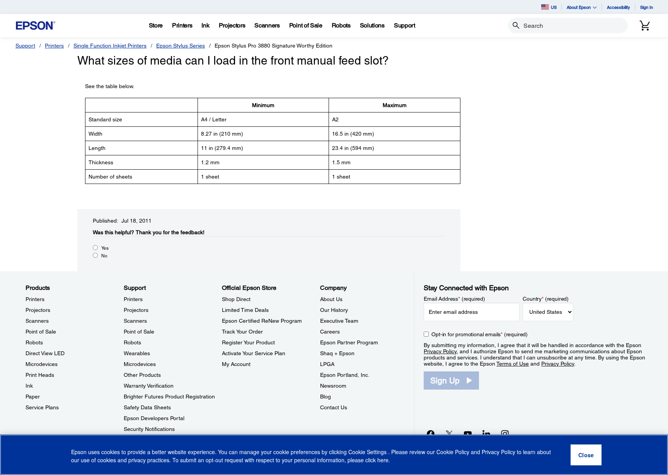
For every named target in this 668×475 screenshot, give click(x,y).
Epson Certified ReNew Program (262, 321)
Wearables (137, 353)
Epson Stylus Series (180, 46)
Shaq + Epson (337, 353)
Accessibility (618, 7)
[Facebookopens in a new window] (431, 434)
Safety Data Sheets (147, 407)
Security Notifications (149, 429)
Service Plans (42, 407)
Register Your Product (248, 342)
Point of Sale (41, 332)
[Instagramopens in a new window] (505, 434)
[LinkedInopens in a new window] (486, 434)
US (554, 7)
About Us (331, 299)
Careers (330, 332)
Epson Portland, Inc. (345, 375)
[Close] (586, 454)
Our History (334, 310)
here (383, 460)
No (104, 256)
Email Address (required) (454, 299)
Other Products (142, 375)
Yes (105, 248)
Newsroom (333, 386)
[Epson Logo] (35, 26)
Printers (54, 46)
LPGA (327, 364)
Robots (34, 342)
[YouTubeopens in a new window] (468, 434)
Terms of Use (512, 364)
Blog (325, 396)
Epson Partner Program (349, 342)
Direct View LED (45, 353)
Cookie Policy (452, 452)
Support (25, 46)
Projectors (38, 310)
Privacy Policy (440, 351)
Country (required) (546, 299)
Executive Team (339, 321)
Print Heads (40, 375)
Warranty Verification (149, 386)
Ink (29, 386)
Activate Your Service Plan (253, 353)
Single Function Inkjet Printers (110, 46)
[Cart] (645, 25)
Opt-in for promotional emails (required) (479, 334)
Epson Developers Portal (154, 418)
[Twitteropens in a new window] (449, 434)
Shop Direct (236, 299)
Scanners (37, 321)
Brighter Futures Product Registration (169, 396)
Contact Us (333, 407)
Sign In (646, 7)
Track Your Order (242, 332)
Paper (33, 396)
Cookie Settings (368, 452)
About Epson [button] (579, 7)
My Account (236, 364)
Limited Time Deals (245, 310)
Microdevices (42, 364)
